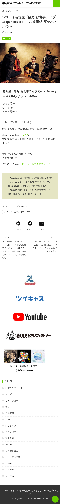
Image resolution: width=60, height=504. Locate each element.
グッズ (8, 394)
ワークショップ (12, 400)
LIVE (8, 38)
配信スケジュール (13, 388)
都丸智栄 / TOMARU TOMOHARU (21, 3)
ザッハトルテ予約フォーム (36, 164)
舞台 (7, 407)
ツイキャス (10, 469)
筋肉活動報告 (11, 451)
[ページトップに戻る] (55, 499)
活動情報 (9, 413)
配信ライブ (10, 425)
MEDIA (9, 444)
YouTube (9, 463)
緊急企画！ (10, 438)
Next (7, 238)
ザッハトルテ (23, 206)
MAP (25, 135)
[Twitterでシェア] (18, 224)
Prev (53, 238)
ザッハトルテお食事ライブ (18, 212)
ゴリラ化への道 (12, 457)
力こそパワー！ (12, 432)
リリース (9, 476)
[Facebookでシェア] (30, 224)
